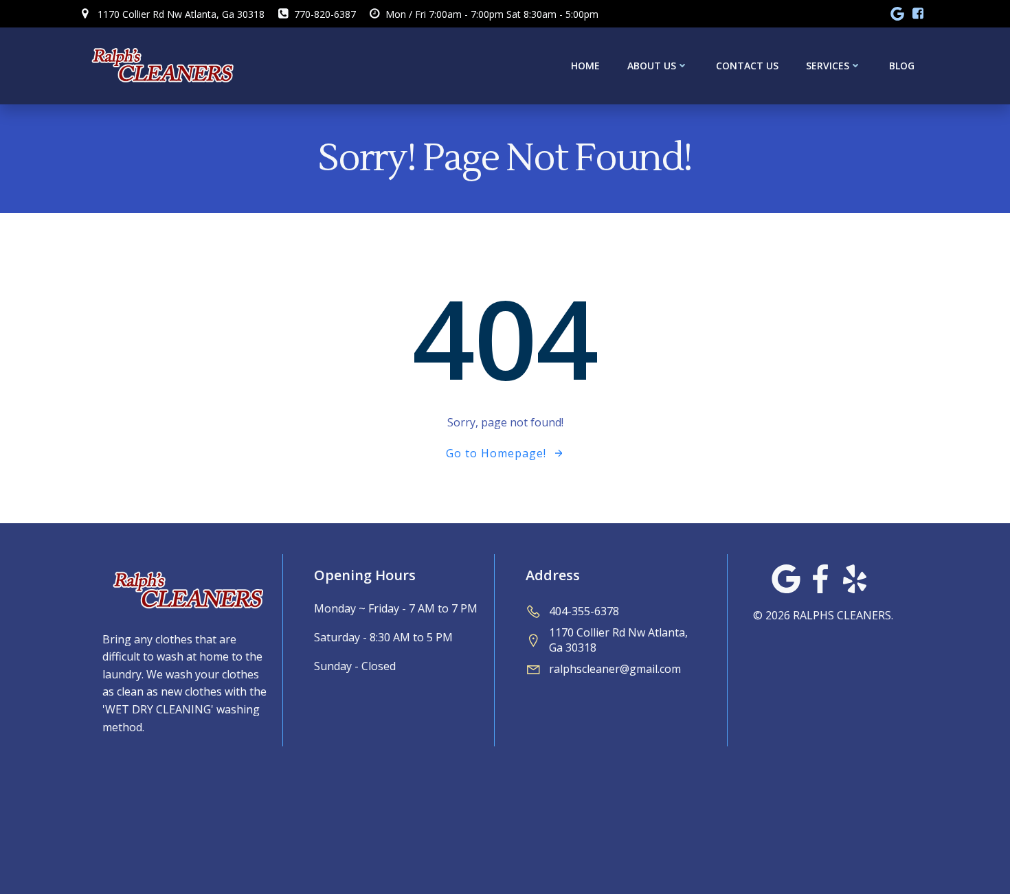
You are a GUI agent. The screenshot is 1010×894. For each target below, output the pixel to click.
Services (827, 65)
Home (585, 65)
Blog (901, 65)
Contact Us (747, 65)
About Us (651, 65)
